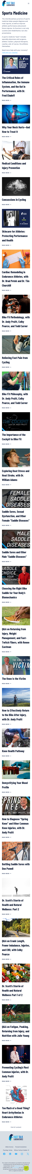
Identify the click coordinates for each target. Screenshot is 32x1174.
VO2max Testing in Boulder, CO (21, 1150)
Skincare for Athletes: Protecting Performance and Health (15, 236)
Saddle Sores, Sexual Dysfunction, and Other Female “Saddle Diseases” (16, 516)
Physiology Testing (7, 1150)
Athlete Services (9, 1147)
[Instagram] (22, 1154)
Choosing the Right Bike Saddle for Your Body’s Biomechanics (14, 593)
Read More (6, 100)
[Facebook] (4, 1154)
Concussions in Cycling (14, 199)
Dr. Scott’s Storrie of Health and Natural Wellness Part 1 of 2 (12, 990)
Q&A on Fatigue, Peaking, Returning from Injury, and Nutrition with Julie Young (15, 1031)
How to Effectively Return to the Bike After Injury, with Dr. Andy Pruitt (15, 715)
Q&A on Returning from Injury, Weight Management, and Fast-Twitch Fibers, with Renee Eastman (15, 637)
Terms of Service (18, 1166)
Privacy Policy (15, 1167)
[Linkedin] (10, 1154)
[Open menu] (28, 3)
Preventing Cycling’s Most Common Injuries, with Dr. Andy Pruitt (15, 1072)
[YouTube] (16, 1154)
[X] (28, 1154)
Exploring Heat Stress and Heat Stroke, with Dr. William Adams (15, 475)
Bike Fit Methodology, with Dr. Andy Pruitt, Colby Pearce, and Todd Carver (16, 321)
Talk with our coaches (9, 52)
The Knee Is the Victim (14, 678)
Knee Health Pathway (13, 751)
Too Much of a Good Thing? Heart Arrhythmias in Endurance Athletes (16, 1112)
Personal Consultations (21, 1147)
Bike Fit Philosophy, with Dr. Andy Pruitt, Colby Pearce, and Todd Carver (15, 398)
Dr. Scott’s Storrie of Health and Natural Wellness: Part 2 (12, 905)
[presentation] (16, 64)
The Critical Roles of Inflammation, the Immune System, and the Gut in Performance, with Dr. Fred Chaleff (15, 86)
